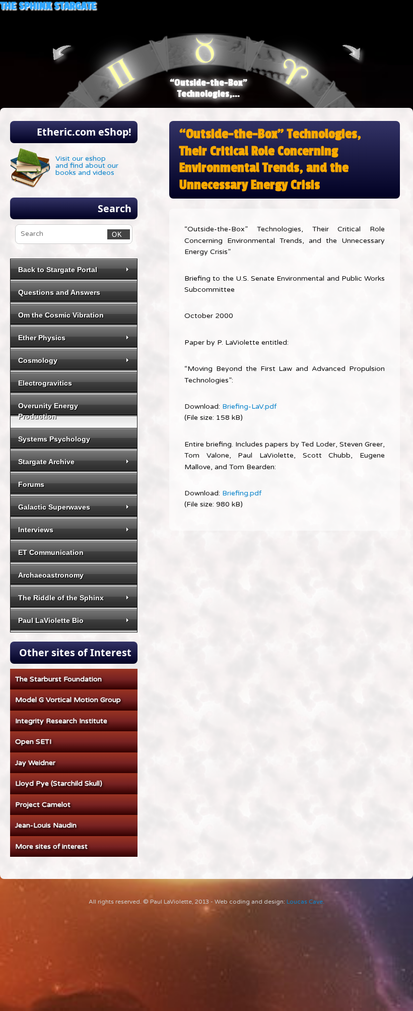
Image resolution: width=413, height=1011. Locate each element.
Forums (31, 484)
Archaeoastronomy (51, 575)
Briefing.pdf (241, 493)
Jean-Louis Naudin (46, 825)
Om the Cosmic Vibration (61, 315)
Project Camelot (43, 804)
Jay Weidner (35, 763)
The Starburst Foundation (58, 679)
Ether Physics (41, 338)
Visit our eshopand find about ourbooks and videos (86, 165)
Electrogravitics (45, 383)
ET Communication (51, 552)
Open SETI (33, 741)
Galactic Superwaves (54, 507)
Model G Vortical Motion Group (68, 700)
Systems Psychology (54, 439)
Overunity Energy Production (48, 411)
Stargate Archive (46, 462)
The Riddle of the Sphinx (61, 598)
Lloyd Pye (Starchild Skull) (58, 783)
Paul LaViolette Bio (51, 620)
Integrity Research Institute (61, 721)
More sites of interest (51, 846)
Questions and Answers (59, 292)
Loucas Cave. (305, 901)
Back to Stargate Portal (57, 270)
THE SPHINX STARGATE (48, 6)
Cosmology (37, 360)
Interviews (35, 530)
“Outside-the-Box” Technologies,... (208, 88)
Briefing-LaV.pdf (249, 406)
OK (115, 234)
